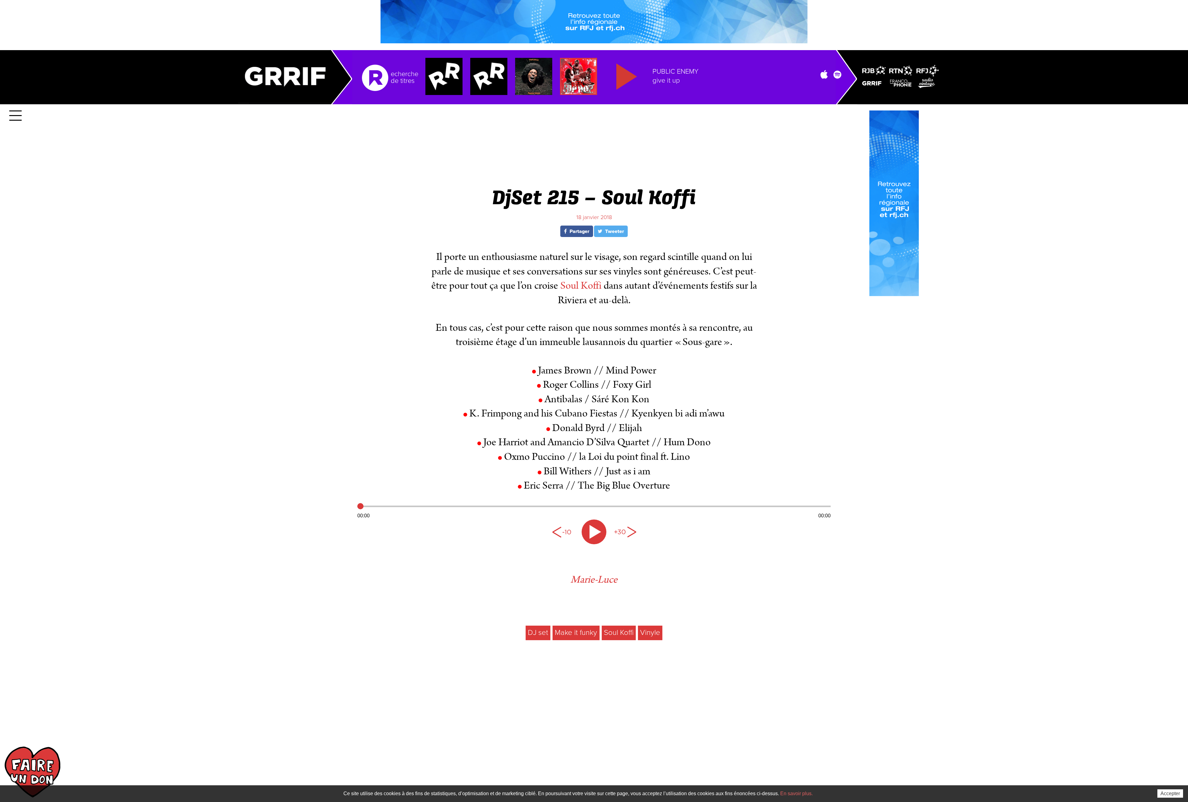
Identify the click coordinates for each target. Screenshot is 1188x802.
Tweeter (614, 231)
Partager (578, 231)
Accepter (1170, 793)
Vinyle (650, 632)
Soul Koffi (580, 285)
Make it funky (576, 632)
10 (563, 532)
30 (625, 532)
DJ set (538, 632)
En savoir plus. (796, 793)
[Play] (594, 532)
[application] (594, 510)
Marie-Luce (594, 579)
